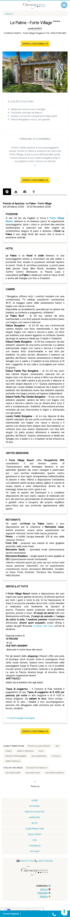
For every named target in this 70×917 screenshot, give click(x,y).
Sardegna (34, 817)
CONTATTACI (26, 861)
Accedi (6, 914)
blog (34, 823)
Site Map (34, 851)
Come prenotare (34, 829)
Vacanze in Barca (54, 773)
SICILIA (44, 890)
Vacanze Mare (12, 773)
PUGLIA (44, 897)
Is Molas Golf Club (43, 626)
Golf (41, 751)
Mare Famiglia (12, 761)
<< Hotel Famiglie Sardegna (20, 718)
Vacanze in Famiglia (36, 768)
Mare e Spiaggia (25, 751)
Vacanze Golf (32, 773)
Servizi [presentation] (16, 192)
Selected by (35, 834)
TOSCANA (42, 893)
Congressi (35, 846)
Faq (35, 840)
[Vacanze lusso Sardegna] (37, 5)
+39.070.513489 (45, 861)
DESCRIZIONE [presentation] (7, 191)
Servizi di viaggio (34, 812)
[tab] (7, 191)
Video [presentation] (42, 192)
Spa (57, 746)
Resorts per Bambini (15, 756)
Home (35, 800)
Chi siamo (34, 806)
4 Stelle (55, 756)
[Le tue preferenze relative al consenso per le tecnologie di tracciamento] (64, 911)
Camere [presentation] (24, 192)
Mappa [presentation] (33, 192)
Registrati (14, 914)
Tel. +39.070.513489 (55, 33)
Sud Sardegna (38, 756)
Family (8, 751)
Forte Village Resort (39, 746)
